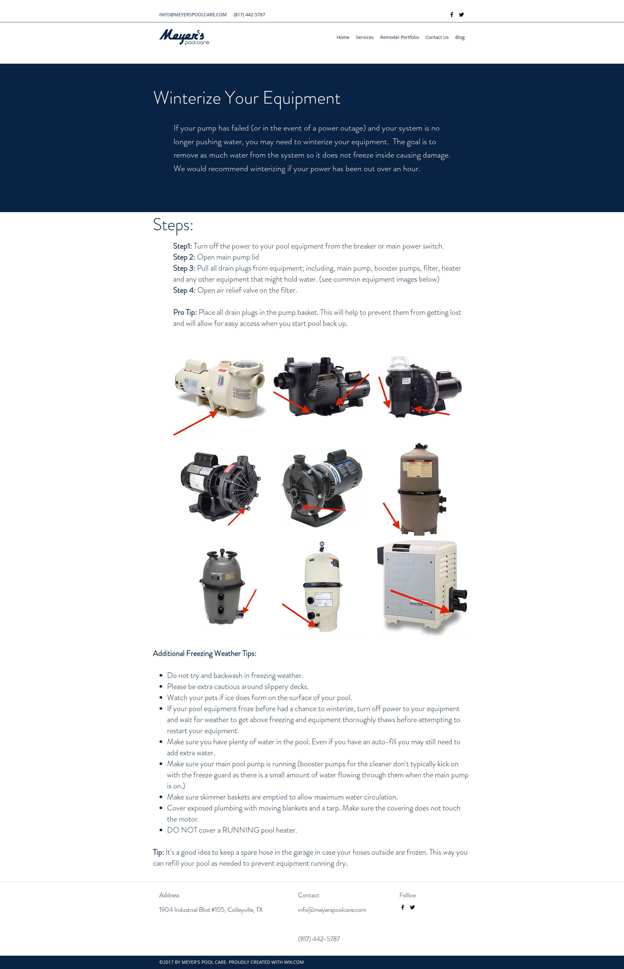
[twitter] (461, 14)
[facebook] (451, 14)
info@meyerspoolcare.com (332, 909)
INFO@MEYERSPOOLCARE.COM (193, 14)
